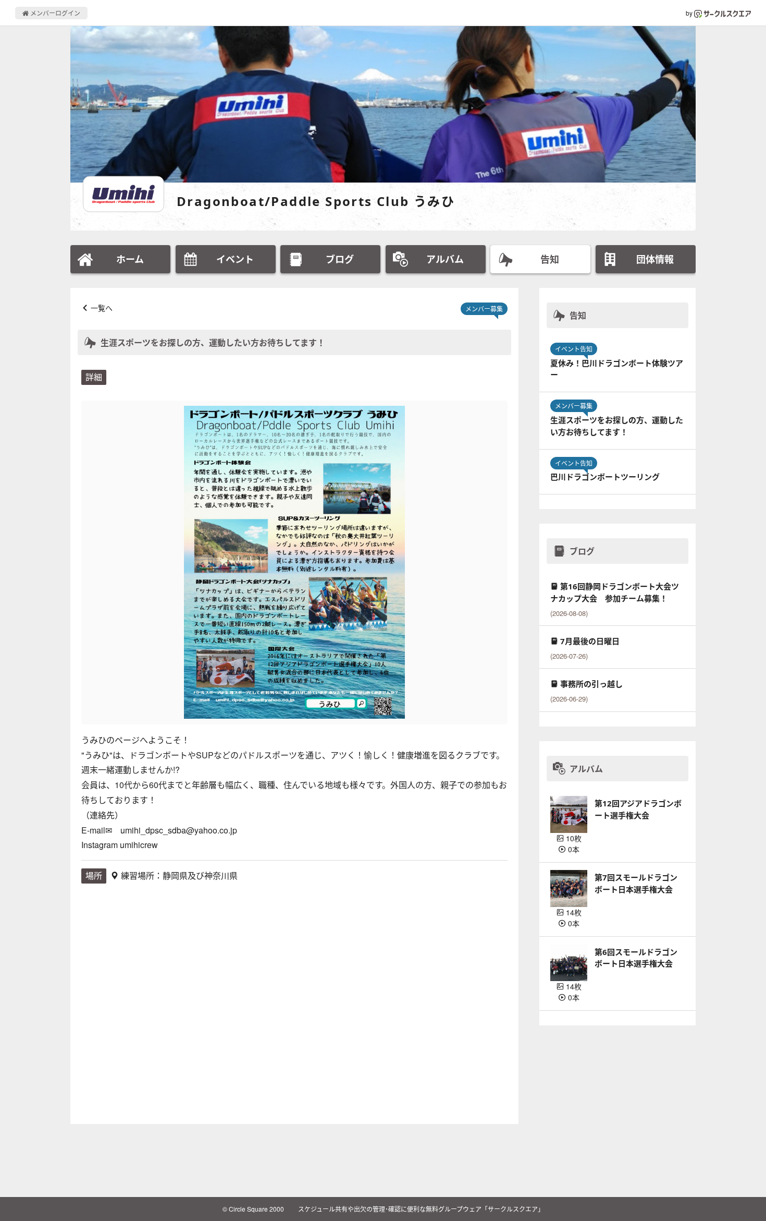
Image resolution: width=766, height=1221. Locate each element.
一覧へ (102, 308)
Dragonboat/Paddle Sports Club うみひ (316, 201)
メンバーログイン (54, 12)
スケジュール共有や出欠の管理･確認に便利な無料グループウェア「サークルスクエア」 (421, 1208)
